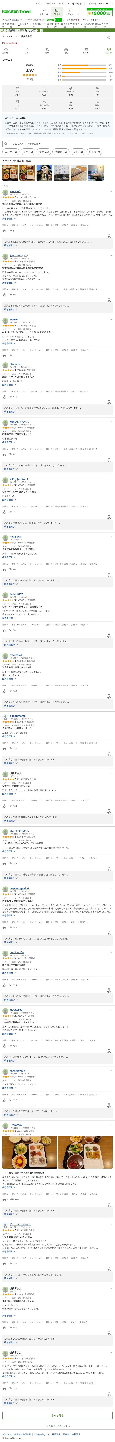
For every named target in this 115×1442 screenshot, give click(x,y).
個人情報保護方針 (22, 1434)
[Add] (109, 38)
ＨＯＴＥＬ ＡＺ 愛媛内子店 (17, 36)
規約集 (66, 1434)
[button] (10, 173)
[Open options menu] (111, 191)
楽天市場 (92, 4)
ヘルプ (38, 4)
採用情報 (56, 1434)
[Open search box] (5, 144)
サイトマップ (63, 4)
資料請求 (76, 1434)
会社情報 (7, 1434)
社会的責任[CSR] (42, 1434)
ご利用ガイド (49, 4)
